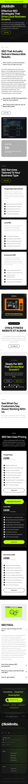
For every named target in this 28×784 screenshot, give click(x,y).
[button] (14, 490)
